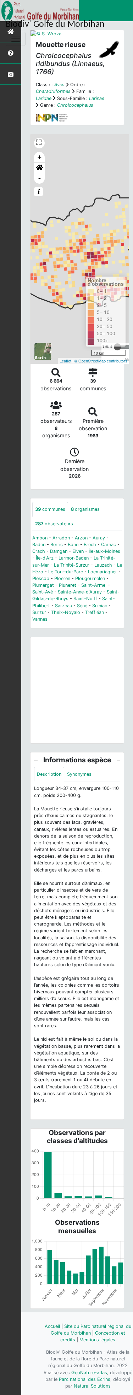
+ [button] (39, 157)
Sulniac (99, 605)
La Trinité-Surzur (71, 565)
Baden (38, 544)
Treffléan (94, 612)
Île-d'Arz (45, 558)
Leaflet (65, 360)
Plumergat (43, 585)
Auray (99, 537)
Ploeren (62, 578)
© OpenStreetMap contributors (100, 360)
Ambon (40, 537)
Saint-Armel (93, 585)
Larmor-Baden (74, 558)
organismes (85, 509)
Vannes (40, 619)
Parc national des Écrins (84, 1379)
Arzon (81, 537)
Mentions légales (97, 1339)
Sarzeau (63, 605)
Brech (90, 544)
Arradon (61, 537)
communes (50, 509)
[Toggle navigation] (16, 39)
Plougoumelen (90, 578)
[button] (39, 167)
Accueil (52, 1326)
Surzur (39, 612)
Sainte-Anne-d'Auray (80, 592)
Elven (78, 551)
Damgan (58, 551)
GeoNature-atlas (89, 1372)
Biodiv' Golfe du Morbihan (55, 24)
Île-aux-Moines (104, 551)
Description (49, 774)
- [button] (39, 178)
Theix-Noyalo (65, 612)
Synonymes (79, 774)
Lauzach (103, 565)
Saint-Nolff (85, 598)
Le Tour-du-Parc (65, 571)
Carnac (108, 544)
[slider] (117, 346)
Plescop (40, 578)
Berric (56, 544)
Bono (73, 544)
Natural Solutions (92, 1386)
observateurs (54, 523)
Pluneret (67, 585)
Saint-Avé (42, 592)
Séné (82, 605)
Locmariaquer (102, 571)
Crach (38, 551)
